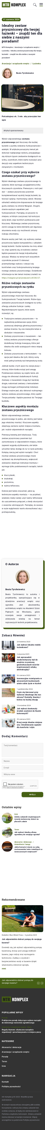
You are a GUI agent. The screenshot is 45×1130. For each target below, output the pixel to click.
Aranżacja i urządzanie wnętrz (15, 63)
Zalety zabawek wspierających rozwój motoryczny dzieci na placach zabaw (27, 819)
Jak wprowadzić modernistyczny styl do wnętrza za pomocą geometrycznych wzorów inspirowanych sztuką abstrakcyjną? (28, 663)
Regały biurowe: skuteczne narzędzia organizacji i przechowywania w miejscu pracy (21, 1031)
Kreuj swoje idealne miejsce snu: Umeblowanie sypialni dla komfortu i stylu (29, 724)
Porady (5, 1057)
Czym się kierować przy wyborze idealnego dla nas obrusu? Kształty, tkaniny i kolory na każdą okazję (29, 696)
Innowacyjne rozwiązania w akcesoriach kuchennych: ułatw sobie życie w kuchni (29, 681)
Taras (4, 1061)
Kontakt (5, 1082)
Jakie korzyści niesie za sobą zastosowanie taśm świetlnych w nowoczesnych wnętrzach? (28, 849)
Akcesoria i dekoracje (11, 1047)
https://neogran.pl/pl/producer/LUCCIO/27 (21, 278)
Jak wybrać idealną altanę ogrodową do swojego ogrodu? (27, 833)
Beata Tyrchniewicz (25, 73)
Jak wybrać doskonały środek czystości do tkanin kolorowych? (29, 711)
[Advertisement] (22, 536)
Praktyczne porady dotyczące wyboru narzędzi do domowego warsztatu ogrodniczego (21, 1021)
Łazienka (37, 63)
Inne (4, 1066)
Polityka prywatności (11, 1086)
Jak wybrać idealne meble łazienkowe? (29, 646)
